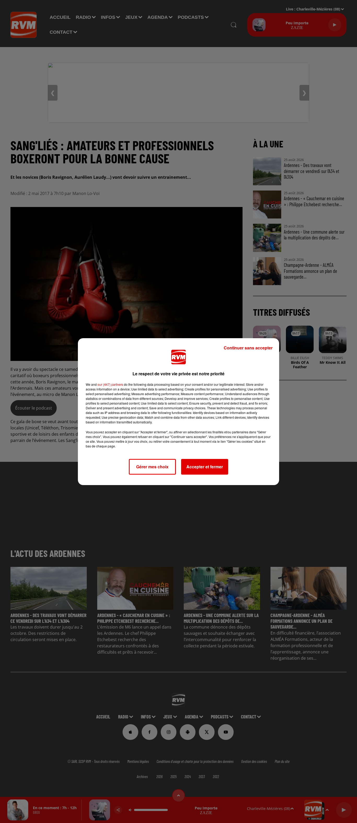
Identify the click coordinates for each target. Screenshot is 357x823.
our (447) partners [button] (110, 384)
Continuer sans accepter (248, 348)
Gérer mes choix (152, 467)
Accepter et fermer (204, 467)
